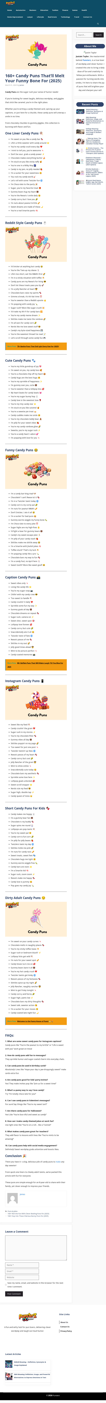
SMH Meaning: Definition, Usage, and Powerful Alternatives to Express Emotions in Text (95, 120)
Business (33, 10)
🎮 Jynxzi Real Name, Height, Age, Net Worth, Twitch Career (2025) (94, 182)
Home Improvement (15, 17)
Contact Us (87, 17)
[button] (98, 23)
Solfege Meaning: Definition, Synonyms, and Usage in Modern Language (94, 131)
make (58, 1161)
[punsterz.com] (10, 3)
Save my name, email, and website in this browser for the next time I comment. (35, 1285)
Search (99, 35)
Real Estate (52, 17)
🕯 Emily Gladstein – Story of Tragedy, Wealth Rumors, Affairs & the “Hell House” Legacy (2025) (94, 172)
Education (44, 10)
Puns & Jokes (12, 1211)
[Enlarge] (94, 53)
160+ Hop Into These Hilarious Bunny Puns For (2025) (28, 1216)
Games (75, 10)
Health (84, 10)
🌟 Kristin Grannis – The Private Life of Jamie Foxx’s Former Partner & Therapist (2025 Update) (95, 150)
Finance (65, 10)
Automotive (20, 10)
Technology (65, 17)
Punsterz (87, 60)
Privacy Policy (66, 1331)
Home (9, 10)
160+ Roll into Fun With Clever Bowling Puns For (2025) (28, 1214)
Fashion (55, 10)
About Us (64, 1322)
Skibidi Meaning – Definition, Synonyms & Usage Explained (94, 111)
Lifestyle (40, 17)
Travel (76, 17)
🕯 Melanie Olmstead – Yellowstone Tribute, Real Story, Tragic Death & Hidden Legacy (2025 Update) (94, 161)
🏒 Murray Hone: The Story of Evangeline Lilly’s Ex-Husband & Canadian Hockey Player (94, 141)
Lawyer (30, 17)
